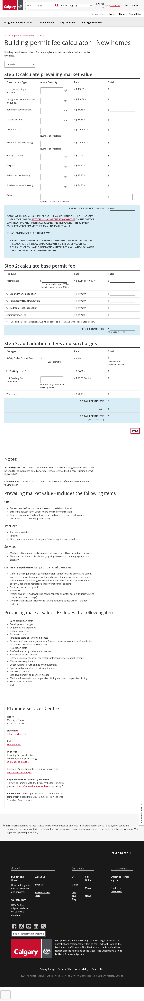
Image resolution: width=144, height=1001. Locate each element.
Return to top (119, 853)
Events (39, 884)
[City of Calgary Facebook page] (14, 926)
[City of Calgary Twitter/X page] (43, 926)
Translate (115, 5)
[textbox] (72, 197)
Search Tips (98, 969)
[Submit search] (56, 5)
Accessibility (82, 969)
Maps (122, 14)
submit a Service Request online (31, 786)
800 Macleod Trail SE (18, 761)
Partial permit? (17, 371)
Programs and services (17, 22)
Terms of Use (65, 969)
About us (40, 876)
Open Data (135, 14)
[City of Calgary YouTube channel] (29, 926)
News (112, 14)
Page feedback (141, 814)
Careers (136, 5)
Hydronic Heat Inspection (23, 307)
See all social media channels (28, 933)
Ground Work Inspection (22, 293)
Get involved (45, 22)
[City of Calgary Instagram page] (21, 926)
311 (126, 5)
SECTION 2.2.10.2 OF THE (53, 219)
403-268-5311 (14, 744)
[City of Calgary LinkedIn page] (36, 926)
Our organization (90, 22)
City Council (66, 22)
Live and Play (74, 896)
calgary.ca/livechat (16, 734)
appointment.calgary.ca (19, 772)
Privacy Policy (47, 969)
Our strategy (18, 899)
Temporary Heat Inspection (24, 300)
